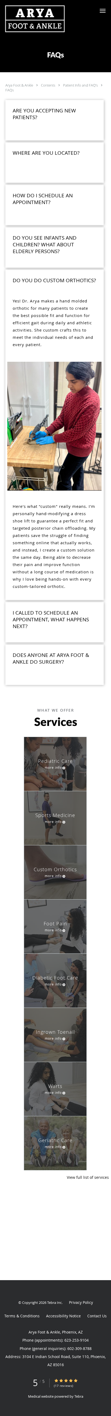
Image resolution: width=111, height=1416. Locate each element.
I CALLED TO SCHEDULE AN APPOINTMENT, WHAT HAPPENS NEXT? (51, 619)
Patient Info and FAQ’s (81, 85)
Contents (48, 85)
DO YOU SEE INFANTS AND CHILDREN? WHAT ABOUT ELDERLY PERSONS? (45, 244)
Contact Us (97, 1315)
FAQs (9, 90)
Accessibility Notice (63, 1315)
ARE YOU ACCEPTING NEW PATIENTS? (44, 114)
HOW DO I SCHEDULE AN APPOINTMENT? (43, 199)
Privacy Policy (81, 1302)
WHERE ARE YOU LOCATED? (46, 152)
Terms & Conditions (22, 1315)
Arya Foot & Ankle (19, 85)
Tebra (78, 1396)
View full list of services (88, 1177)
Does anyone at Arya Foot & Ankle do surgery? (51, 658)
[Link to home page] (46, 18)
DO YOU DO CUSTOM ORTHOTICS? (54, 280)
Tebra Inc (54, 1302)
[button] (103, 11)
